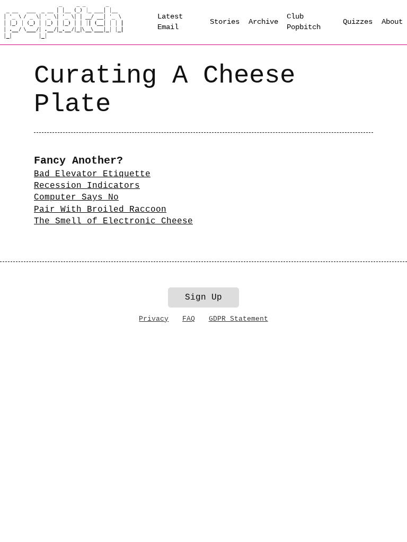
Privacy (154, 319)
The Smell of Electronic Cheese (113, 221)
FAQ (188, 319)
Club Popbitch (304, 21)
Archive (263, 21)
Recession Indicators (87, 186)
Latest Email (170, 21)
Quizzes (358, 21)
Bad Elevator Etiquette (92, 174)
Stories (225, 21)
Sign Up (203, 297)
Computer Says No (76, 197)
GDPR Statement (238, 319)
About (392, 21)
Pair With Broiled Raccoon (100, 209)
